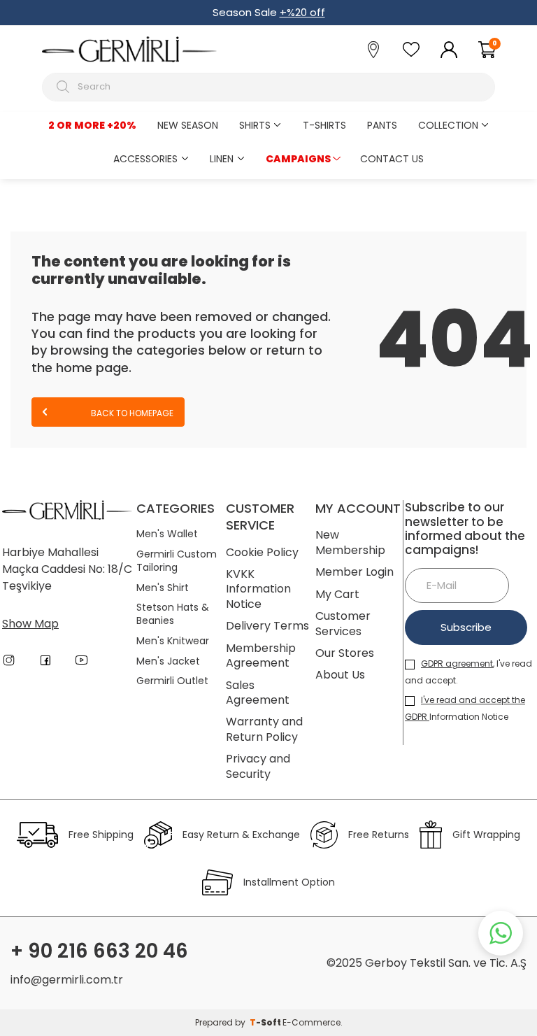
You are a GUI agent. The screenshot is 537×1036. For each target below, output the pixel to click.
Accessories (145, 159)
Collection (448, 125)
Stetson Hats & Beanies (172, 614)
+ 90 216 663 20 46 (99, 951)
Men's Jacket (168, 661)
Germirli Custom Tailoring (176, 561)
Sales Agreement (257, 693)
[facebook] (45, 660)
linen (222, 159)
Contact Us (392, 159)
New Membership (350, 542)
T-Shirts (324, 125)
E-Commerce (311, 1022)
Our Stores (344, 653)
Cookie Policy (262, 552)
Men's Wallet (167, 534)
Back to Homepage (131, 413)
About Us (340, 674)
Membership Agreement (261, 656)
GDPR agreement (457, 663)
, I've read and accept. (468, 672)
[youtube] (82, 660)
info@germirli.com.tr (66, 980)
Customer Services (343, 624)
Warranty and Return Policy (264, 729)
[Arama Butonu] (64, 87)
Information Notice (465, 708)
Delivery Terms (267, 625)
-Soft (266, 1022)
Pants (382, 125)
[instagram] (9, 660)
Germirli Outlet (172, 681)
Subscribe (466, 627)
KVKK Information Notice (258, 589)
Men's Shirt (162, 588)
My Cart (337, 594)
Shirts (255, 125)
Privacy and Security (258, 766)
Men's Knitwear (172, 641)
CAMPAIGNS (298, 159)
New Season (187, 125)
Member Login (354, 572)
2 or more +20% (92, 125)
